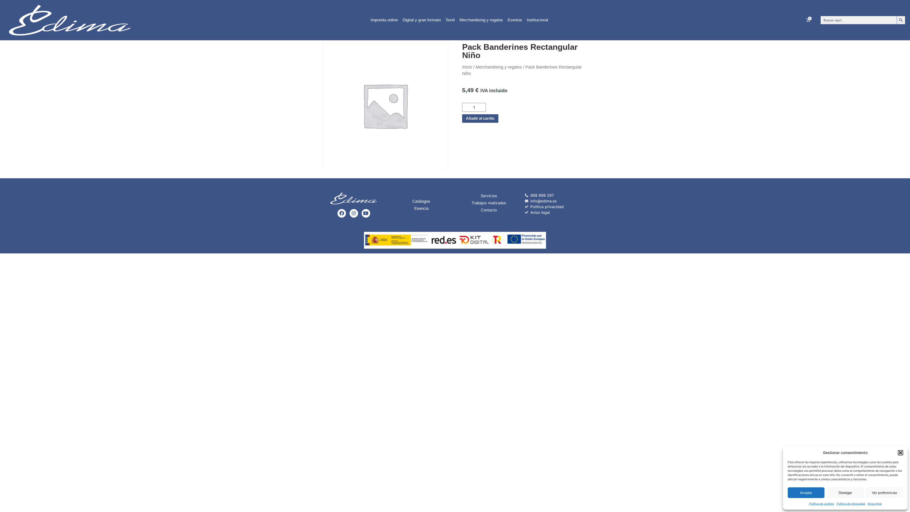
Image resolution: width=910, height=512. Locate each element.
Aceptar (806, 493)
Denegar (845, 493)
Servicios (489, 196)
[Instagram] (354, 213)
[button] (900, 452)
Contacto (489, 210)
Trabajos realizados (489, 203)
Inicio (467, 67)
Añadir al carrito (480, 118)
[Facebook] (341, 213)
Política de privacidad (851, 503)
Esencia (421, 208)
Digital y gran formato (422, 20)
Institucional (537, 20)
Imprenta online (384, 20)
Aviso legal (875, 503)
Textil (450, 20)
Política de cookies (821, 503)
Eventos (515, 20)
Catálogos (421, 201)
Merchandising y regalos (481, 20)
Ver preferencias (884, 493)
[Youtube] (366, 213)
